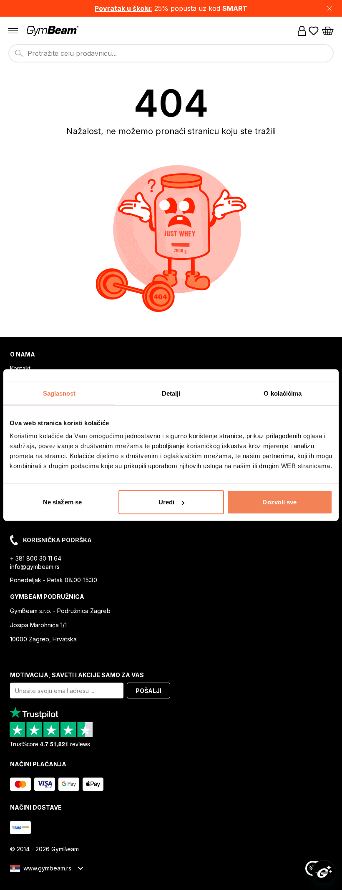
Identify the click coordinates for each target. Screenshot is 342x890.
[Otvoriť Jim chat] (323, 871)
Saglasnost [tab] (59, 392)
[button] (171, 8)
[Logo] (53, 31)
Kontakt (20, 368)
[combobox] (171, 53)
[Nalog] (302, 31)
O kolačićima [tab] (283, 392)
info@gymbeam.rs (35, 566)
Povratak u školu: (123, 8)
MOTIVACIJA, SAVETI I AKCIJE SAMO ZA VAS (77, 674)
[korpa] (328, 31)
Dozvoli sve (279, 502)
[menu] (13, 31)
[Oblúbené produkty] (314, 31)
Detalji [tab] (171, 392)
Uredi (166, 502)
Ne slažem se (62, 502)
